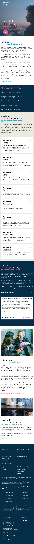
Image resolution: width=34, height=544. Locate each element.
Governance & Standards (24, 454)
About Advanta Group (23, 449)
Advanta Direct (5, 458)
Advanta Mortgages (7, 456)
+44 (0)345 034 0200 (8, 525)
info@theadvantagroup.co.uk (10, 539)
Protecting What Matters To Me (10, 101)
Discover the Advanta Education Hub (11, 393)
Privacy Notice (21, 469)
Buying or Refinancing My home (10, 97)
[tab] (9, 492)
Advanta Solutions (6, 460)
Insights (3, 467)
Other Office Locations (9, 535)
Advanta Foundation (7, 463)
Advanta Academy (22, 456)
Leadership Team (21, 451)
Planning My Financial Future (9, 92)
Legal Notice (20, 471)
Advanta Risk (5, 451)
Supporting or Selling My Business (11, 109)
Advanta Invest (5, 454)
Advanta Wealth (6, 449)
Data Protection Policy (23, 467)
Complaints (20, 473)
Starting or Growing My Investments (11, 105)
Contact (4, 469)
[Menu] (31, 3)
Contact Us (4, 438)
